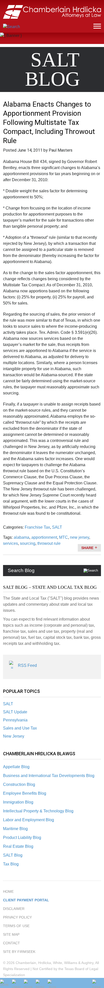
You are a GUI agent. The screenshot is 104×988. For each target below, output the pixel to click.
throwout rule (49, 543)
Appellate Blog (16, 767)
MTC (63, 537)
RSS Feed (27, 665)
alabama (21, 537)
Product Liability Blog (22, 837)
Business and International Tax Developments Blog (48, 775)
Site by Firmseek (19, 952)
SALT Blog (12, 855)
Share (87, 548)
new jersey (79, 537)
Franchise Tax (37, 527)
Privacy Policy (17, 917)
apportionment (44, 537)
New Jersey (13, 736)
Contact (11, 943)
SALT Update (15, 712)
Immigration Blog (18, 802)
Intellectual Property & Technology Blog (38, 811)
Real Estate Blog (18, 846)
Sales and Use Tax (20, 728)
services (10, 543)
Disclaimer (13, 909)
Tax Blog (11, 864)
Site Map (11, 934)
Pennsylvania (15, 720)
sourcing (27, 543)
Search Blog (21, 570)
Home (8, 891)
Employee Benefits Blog (24, 793)
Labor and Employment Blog (28, 820)
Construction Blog (19, 784)
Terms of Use (16, 926)
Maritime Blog (15, 829)
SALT (8, 704)
